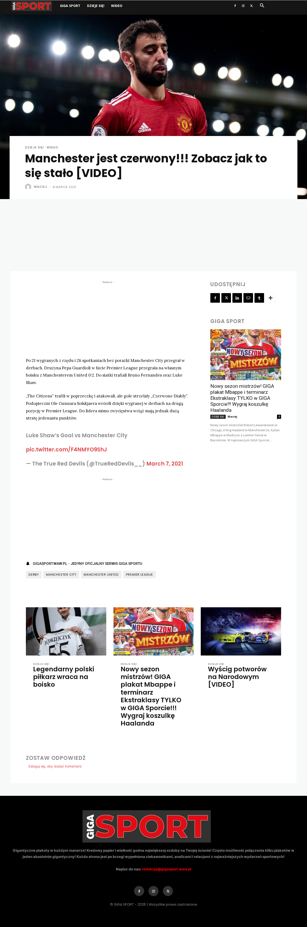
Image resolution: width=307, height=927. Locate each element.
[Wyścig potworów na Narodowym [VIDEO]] (241, 631)
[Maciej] (29, 187)
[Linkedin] (237, 298)
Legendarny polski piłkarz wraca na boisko (63, 677)
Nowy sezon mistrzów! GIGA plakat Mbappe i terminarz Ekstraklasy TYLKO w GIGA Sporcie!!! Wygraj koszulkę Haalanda (242, 398)
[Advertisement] (153, 235)
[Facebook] (235, 6)
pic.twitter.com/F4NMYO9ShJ (66, 449)
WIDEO (116, 5)
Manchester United (101, 574)
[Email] (248, 298)
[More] (271, 298)
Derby (34, 574)
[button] (262, 6)
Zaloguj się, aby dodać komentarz (55, 766)
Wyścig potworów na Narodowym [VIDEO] (237, 677)
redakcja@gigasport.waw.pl (166, 869)
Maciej (40, 186)
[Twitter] (251, 6)
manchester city (61, 574)
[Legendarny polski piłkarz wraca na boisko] (66, 631)
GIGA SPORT (70, 5)
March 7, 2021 (164, 463)
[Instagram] (243, 6)
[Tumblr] (259, 298)
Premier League (139, 574)
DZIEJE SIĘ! (95, 5)
